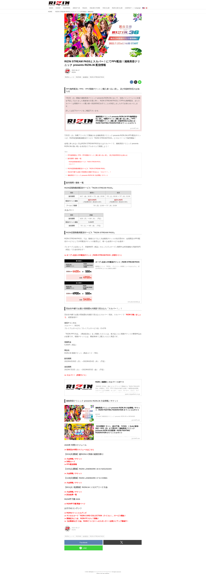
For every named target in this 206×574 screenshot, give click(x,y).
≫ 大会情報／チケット (73, 459)
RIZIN (74, 72)
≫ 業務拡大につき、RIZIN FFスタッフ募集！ (81, 518)
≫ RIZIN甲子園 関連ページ (74, 504)
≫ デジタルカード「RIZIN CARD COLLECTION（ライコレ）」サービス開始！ (95, 516)
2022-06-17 (76, 70)
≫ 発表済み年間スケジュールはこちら (79, 450)
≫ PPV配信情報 (70, 464)
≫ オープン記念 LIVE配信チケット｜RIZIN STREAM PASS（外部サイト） (93, 255)
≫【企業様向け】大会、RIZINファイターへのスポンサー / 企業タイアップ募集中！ (96, 521)
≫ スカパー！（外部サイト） (75, 375)
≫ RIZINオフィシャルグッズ (75, 513)
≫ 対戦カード (69, 461)
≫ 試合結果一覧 (70, 494)
